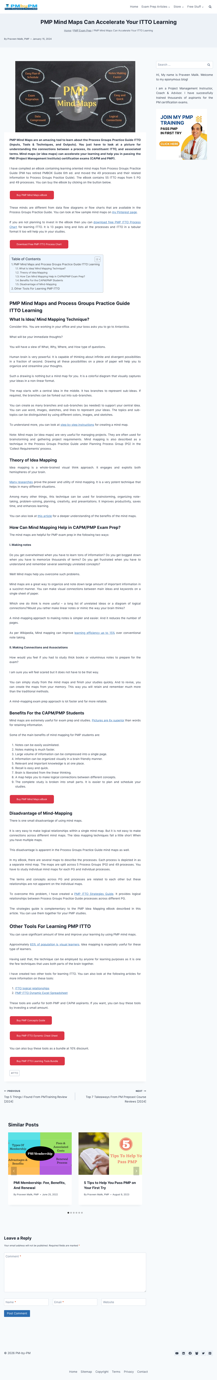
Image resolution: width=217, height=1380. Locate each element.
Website (108, 1302)
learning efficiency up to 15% (94, 633)
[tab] (68, 1213)
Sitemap (86, 1371)
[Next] (136, 1171)
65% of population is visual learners (54, 944)
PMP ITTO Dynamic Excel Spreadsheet (41, 993)
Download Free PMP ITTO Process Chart (39, 244)
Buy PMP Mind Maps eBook (32, 195)
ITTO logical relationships (32, 988)
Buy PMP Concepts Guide (31, 1020)
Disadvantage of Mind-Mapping (38, 284)
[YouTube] (177, 1353)
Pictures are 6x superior (108, 720)
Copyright (101, 1371)
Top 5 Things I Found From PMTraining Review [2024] (35, 1096)
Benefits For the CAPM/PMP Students (41, 280)
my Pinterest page (124, 212)
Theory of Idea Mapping (33, 272)
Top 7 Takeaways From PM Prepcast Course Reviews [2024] (116, 1096)
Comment (13, 1256)
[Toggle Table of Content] (96, 259)
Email (59, 1302)
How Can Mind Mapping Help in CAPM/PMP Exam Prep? (52, 276)
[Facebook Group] (197, 1353)
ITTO (14, 1073)
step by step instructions (77, 424)
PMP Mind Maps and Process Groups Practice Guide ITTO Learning (57, 264)
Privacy (129, 1371)
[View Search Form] (210, 7)
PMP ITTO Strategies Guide (93, 894)
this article (45, 516)
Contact (142, 1371)
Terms (116, 1371)
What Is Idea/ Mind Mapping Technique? (42, 268)
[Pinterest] (210, 1353)
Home (134, 6)
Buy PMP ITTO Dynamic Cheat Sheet (37, 1035)
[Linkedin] (183, 1353)
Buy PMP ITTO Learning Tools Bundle (37, 1061)
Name (11, 1302)
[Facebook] (190, 1353)
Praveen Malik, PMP (18, 38)
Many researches (21, 482)
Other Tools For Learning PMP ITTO (37, 288)
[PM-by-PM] (21, 6)
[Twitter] (203, 1353)
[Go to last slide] (14, 1171)
